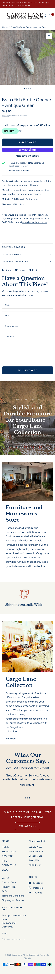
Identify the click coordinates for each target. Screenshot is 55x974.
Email (4, 933)
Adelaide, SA (35, 864)
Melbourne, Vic (36, 851)
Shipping (5, 115)
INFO (4, 860)
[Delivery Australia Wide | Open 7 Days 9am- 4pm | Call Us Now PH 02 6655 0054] (27, 4)
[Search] (45, 16)
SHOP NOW (8, 851)
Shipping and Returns (13, 900)
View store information (19, 170)
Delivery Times (11, 254)
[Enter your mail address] (23, 939)
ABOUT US (7, 856)
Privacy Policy (9, 886)
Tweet (21, 270)
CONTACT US (9, 865)
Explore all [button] (27, 826)
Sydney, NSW (35, 846)
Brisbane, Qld (35, 855)
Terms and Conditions (13, 895)
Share (8, 270)
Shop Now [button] (11, 738)
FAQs (4, 891)
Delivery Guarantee (15, 261)
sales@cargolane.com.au (34, 222)
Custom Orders (10, 882)
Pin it (34, 270)
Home (5, 27)
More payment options (27, 155)
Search (5, 877)
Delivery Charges (13, 247)
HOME (5, 846)
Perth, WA (34, 860)
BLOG (5, 869)
